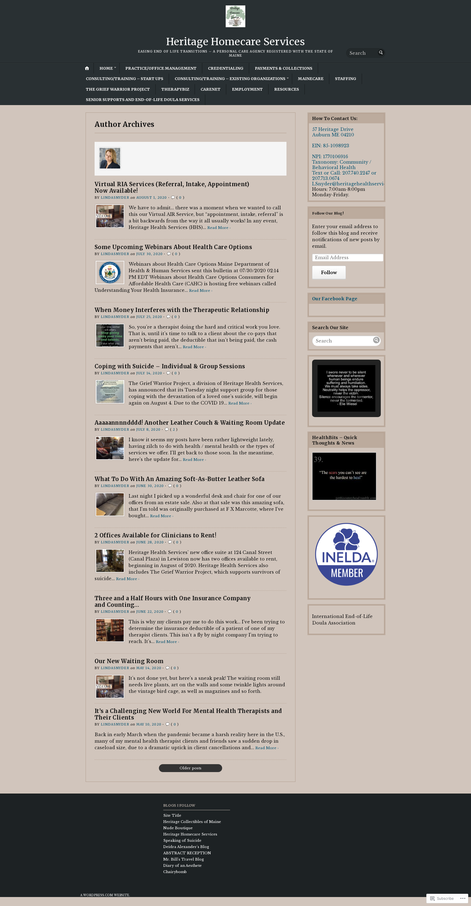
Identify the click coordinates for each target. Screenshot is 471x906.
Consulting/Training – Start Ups (124, 78)
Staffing (345, 78)
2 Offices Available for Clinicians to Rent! (155, 535)
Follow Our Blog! (328, 213)
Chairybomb (175, 872)
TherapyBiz (175, 89)
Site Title (172, 815)
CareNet (211, 89)
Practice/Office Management (161, 68)
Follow (329, 272)
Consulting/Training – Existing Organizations (230, 78)
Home (106, 68)
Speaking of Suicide (182, 840)
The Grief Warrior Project (118, 89)
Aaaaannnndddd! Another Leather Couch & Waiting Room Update (190, 422)
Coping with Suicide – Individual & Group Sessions (170, 366)
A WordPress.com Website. (105, 895)
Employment (247, 89)
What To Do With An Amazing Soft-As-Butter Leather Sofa (180, 479)
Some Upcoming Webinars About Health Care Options (173, 247)
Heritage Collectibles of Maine (192, 822)
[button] (334, 397)
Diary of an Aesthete (182, 866)
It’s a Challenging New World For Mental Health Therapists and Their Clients (188, 714)
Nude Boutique (178, 828)
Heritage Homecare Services (235, 42)
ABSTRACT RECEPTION (187, 853)
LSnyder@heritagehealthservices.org (356, 183)
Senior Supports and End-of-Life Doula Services (143, 99)
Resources (286, 89)
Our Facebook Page (334, 298)
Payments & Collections (283, 68)
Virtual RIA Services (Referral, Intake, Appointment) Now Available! (172, 187)
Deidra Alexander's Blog (186, 847)
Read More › (219, 228)
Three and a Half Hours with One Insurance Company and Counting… (173, 601)
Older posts (190, 768)
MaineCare (311, 78)
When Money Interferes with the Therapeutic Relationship (182, 310)
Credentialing (225, 68)
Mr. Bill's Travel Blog (183, 859)
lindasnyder (115, 197)
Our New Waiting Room (129, 661)
